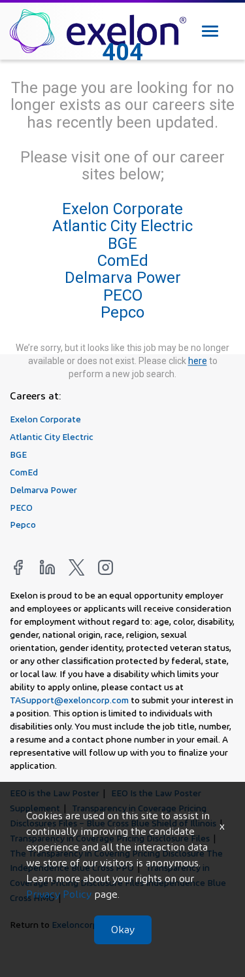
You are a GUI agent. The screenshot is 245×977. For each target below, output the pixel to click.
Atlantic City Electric (122, 226)
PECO (122, 295)
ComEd (122, 260)
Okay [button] (123, 929)
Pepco (122, 313)
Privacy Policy (58, 894)
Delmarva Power (123, 278)
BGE (122, 243)
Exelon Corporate (122, 209)
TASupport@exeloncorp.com (69, 699)
